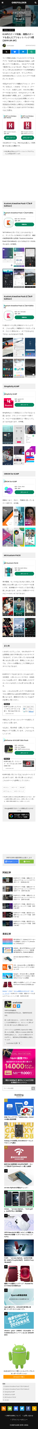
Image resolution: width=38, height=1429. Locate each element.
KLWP (23, 787)
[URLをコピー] (32, 52)
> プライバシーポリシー (19, 1419)
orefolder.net (9, 713)
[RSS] (3, 1408)
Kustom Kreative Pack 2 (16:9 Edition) (17, 1389)
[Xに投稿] (6, 52)
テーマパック (20, 791)
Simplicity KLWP (10, 1392)
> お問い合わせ (27, 1415)
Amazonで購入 (19, 1377)
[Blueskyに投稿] (15, 52)
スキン (7, 787)
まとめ (7, 1400)
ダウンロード (10, 138)
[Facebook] (28, 1408)
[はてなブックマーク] (23, 52)
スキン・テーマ (9, 30)
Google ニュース (13, 861)
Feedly (28, 861)
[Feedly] (10, 1408)
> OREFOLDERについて (13, 1415)
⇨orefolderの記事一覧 (13, 1043)
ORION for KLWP (10, 1394)
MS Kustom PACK (10, 1397)
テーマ (15, 787)
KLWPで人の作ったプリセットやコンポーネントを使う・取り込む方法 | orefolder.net (13, 709)
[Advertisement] (19, 177)
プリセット (8, 791)
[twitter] (22, 1408)
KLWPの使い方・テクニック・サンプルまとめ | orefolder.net (13, 763)
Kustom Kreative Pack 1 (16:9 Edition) (17, 1386)
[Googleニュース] (16, 1408)
